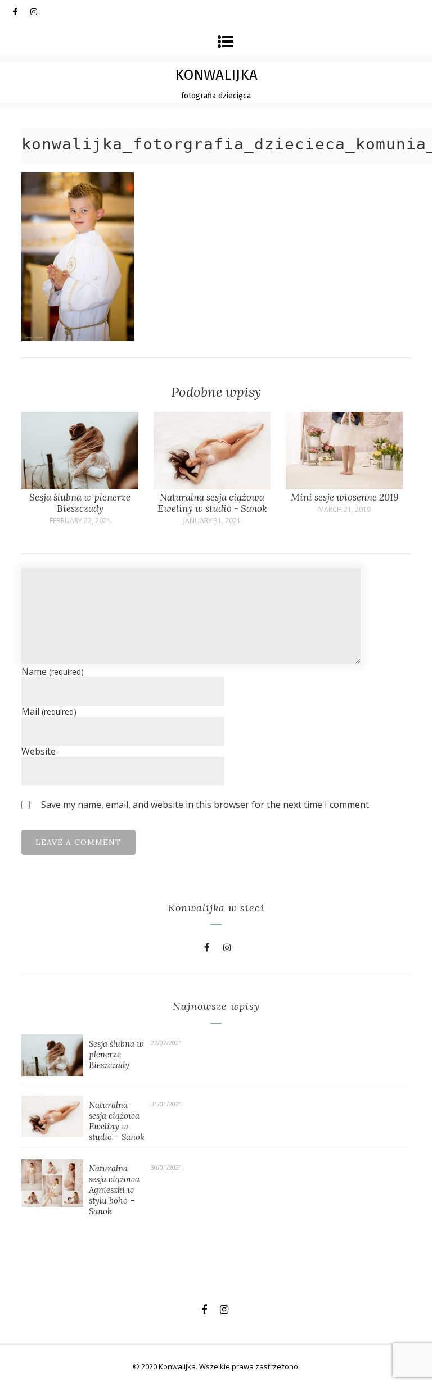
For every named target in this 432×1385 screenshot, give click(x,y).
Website (38, 751)
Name (52, 671)
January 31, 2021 (212, 521)
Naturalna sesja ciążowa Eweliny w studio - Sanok (212, 503)
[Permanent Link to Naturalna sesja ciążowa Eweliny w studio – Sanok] (52, 1133)
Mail (48, 711)
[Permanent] (79, 486)
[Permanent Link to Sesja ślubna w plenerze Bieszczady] (52, 1072)
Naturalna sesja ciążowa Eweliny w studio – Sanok (117, 1121)
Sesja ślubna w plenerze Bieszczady (79, 503)
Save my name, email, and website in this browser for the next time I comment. (206, 804)
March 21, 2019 (344, 510)
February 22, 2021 (80, 521)
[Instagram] (38, 11)
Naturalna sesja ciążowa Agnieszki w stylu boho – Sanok (114, 1189)
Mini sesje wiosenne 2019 (344, 497)
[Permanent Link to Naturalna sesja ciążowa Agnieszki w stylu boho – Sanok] (52, 1203)
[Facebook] (21, 11)
